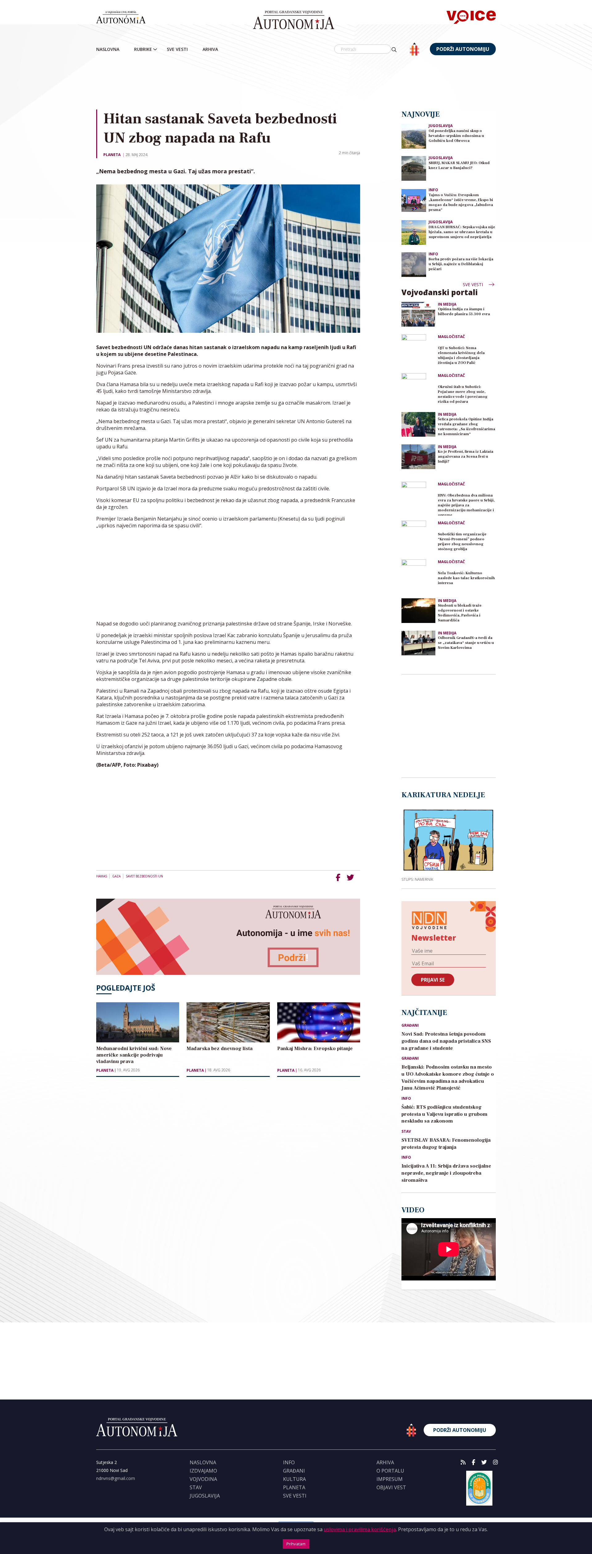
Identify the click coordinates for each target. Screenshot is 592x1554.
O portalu (390, 1470)
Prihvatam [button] (296, 1544)
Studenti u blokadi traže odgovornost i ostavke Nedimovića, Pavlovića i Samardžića (460, 613)
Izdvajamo (203, 1470)
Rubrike (143, 49)
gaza (116, 876)
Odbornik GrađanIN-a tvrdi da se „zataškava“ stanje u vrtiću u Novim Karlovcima (466, 643)
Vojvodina (203, 1479)
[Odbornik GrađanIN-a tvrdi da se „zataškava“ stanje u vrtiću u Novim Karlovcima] (418, 643)
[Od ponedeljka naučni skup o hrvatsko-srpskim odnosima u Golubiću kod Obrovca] (413, 135)
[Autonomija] (293, 20)
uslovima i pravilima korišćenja (360, 1529)
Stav (406, 1131)
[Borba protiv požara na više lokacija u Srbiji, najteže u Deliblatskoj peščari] (413, 264)
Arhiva (210, 49)
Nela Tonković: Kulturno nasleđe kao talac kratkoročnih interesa (466, 578)
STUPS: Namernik (417, 879)
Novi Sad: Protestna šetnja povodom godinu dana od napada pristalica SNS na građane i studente (446, 1041)
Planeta (112, 154)
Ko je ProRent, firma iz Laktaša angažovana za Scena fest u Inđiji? (465, 456)
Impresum (389, 1479)
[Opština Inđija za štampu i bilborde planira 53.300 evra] (418, 314)
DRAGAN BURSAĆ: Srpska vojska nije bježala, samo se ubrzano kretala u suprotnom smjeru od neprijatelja (462, 232)
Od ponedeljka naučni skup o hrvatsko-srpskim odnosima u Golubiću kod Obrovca (456, 136)
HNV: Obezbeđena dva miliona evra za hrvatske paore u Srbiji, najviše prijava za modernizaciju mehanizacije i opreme (466, 504)
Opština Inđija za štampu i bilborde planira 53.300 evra (464, 311)
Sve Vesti (177, 49)
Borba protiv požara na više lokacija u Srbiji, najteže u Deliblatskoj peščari (461, 264)
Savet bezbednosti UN (144, 876)
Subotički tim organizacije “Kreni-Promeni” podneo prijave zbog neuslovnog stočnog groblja (462, 541)
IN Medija (447, 304)
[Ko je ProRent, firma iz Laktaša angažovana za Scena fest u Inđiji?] (418, 456)
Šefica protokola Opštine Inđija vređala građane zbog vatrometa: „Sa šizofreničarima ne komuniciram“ (466, 426)
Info (433, 189)
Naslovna (107, 49)
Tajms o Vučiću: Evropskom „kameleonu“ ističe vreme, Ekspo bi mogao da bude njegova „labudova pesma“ (461, 202)
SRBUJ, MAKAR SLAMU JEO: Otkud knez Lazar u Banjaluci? (459, 165)
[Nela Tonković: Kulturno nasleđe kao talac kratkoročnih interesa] (418, 576)
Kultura (294, 1479)
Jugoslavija (441, 125)
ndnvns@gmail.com (115, 1478)
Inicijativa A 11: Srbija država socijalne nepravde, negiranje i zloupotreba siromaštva (446, 1173)
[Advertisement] (296, 83)
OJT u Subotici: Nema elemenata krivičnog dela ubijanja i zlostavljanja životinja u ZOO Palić (461, 355)
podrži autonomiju (462, 49)
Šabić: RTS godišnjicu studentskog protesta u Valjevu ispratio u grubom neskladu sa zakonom (444, 1114)
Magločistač (451, 336)
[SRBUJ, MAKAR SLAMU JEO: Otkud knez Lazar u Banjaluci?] (413, 168)
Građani (410, 1025)
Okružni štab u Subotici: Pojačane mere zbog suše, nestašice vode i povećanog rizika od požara (462, 394)
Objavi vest (391, 1487)
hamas (101, 876)
